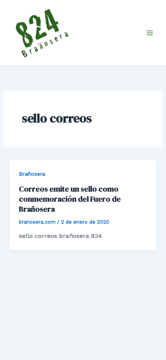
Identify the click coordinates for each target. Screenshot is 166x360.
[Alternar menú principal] (149, 32)
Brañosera (32, 174)
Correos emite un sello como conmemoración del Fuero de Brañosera (70, 198)
